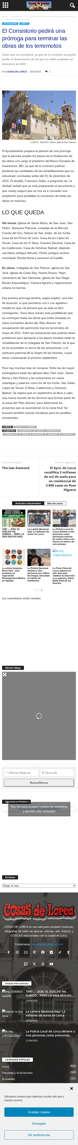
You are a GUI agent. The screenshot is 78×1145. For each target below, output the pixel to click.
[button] (71, 1088)
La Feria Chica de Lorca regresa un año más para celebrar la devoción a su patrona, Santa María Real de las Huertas (64, 575)
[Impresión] (54, 82)
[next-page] (42, 590)
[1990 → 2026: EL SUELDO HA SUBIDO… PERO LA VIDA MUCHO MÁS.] (13, 518)
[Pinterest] (25, 82)
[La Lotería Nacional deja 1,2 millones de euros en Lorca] (39, 518)
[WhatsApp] (35, 82)
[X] (16, 82)
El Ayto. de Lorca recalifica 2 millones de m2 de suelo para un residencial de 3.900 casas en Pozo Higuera (60, 479)
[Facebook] (6, 82)
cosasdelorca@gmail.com (47, 944)
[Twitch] (26, 964)
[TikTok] (61, 952)
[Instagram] (18, 952)
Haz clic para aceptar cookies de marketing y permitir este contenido (39, 809)
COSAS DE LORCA (16, 71)
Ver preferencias (39, 1135)
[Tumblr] (69, 952)
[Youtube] (52, 964)
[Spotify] (44, 952)
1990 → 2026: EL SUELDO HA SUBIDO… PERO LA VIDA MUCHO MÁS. (13, 533)
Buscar (39, 782)
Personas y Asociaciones (17, 1072)
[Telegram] (44, 82)
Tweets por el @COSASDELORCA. (39, 809)
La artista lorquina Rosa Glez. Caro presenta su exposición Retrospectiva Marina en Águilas (13, 574)
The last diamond (16, 468)
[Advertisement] (33, 631)
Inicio (4, 16)
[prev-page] (37, 590)
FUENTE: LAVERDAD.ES (47, 431)
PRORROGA (38, 434)
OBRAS (25, 434)
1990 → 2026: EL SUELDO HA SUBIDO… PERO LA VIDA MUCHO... (50, 993)
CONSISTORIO (25, 431)
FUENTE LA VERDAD (25, 427)
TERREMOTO (67, 434)
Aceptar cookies (39, 1112)
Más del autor (55, 503)
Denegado (39, 1123)
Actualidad (16, 16)
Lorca (24, 24)
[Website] (44, 964)
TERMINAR (52, 434)
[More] (63, 82)
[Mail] (26, 952)
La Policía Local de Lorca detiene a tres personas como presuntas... (50, 1033)
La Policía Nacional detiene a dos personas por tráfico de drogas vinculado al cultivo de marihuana (38, 574)
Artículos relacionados (28, 503)
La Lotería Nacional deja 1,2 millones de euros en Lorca (38, 531)
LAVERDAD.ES (11, 434)
